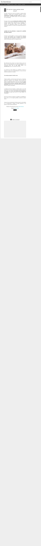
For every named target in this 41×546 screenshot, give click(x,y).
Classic (2, 4)
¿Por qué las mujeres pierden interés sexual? (15, 10)
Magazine (8, 4)
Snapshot (19, 4)
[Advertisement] (31, 25)
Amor (16, 108)
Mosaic (12, 4)
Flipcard (5, 4)
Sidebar (15, 4)
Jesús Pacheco (21, 106)
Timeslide (23, 4)
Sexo (18, 108)
